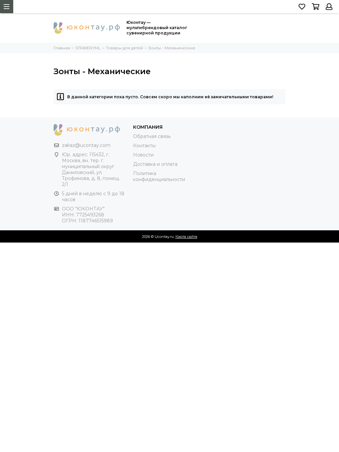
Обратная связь (151, 136)
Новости (143, 155)
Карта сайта (186, 236)
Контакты (144, 146)
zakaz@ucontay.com (86, 145)
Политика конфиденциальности (159, 176)
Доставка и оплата (155, 164)
